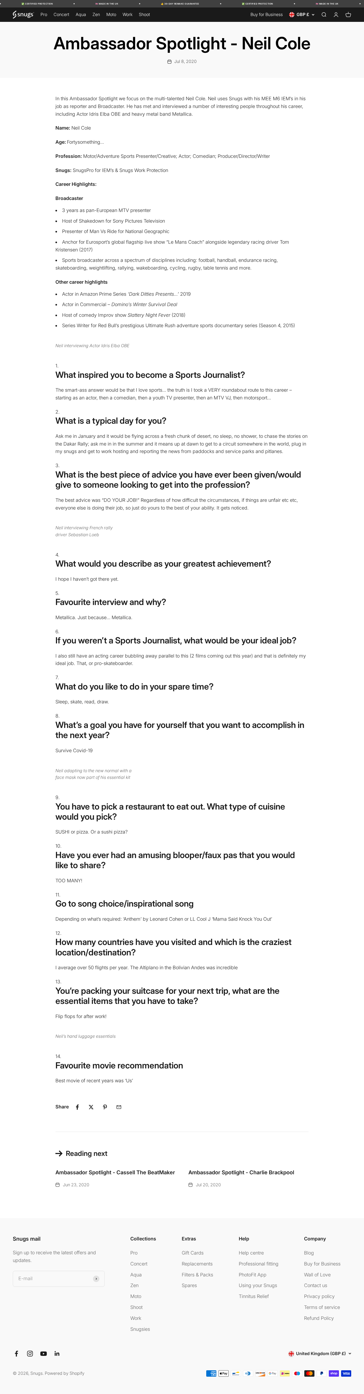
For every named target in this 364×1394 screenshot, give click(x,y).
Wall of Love (317, 1274)
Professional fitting (258, 1264)
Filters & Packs (197, 1274)
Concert (61, 14)
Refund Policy (319, 1318)
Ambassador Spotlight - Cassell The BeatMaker (115, 1172)
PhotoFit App (252, 1274)
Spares (189, 1285)
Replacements (197, 1264)
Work (127, 14)
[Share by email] (119, 1107)
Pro (44, 14)
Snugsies (140, 1329)
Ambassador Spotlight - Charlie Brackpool (241, 1172)
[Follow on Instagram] (30, 1353)
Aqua (81, 14)
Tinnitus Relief (254, 1296)
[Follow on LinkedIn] (57, 1353)
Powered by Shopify (64, 1373)
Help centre (251, 1253)
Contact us (315, 1285)
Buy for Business (266, 14)
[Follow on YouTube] (43, 1353)
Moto (111, 14)
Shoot (144, 14)
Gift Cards (193, 1253)
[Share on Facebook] (77, 1107)
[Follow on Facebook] (16, 1353)
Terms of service (322, 1307)
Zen (96, 14)
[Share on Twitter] (91, 1107)
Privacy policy (319, 1296)
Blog (309, 1253)
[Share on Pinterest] (105, 1107)
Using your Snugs (258, 1285)
